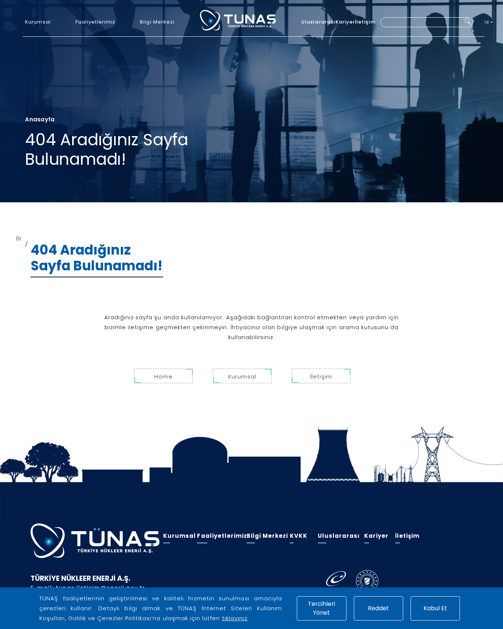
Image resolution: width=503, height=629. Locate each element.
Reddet (378, 608)
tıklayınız (235, 618)
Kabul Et (435, 608)
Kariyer (345, 21)
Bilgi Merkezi (157, 21)
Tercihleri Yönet (321, 608)
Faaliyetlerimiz (95, 21)
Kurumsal (37, 21)
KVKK (298, 536)
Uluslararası (318, 21)
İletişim (365, 21)
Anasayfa (39, 119)
